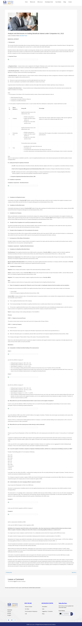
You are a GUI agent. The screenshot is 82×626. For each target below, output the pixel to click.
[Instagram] (15, 620)
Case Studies (58, 1)
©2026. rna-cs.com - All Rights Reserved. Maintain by (38, 624)
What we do (32, 1)
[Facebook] (8, 620)
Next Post (74, 572)
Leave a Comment (12, 35)
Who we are (40, 1)
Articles (18, 35)
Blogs (65, 1)
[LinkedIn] (12, 620)
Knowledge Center (49, 1)
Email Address (62, 610)
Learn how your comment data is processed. (31, 587)
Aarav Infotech (52, 624)
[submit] (72, 614)
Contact (70, 1)
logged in (15, 581)
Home (26, 1)
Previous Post (8, 572)
